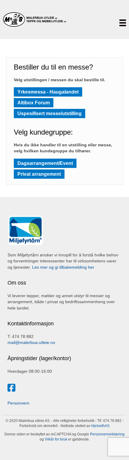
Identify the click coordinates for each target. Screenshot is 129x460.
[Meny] (122, 22)
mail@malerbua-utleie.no (31, 342)
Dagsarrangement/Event (45, 163)
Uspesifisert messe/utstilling (49, 113)
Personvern (18, 403)
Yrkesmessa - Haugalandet (48, 91)
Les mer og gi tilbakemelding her (63, 267)
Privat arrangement (39, 174)
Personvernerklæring (106, 434)
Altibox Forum (33, 102)
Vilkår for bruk (55, 439)
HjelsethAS (100, 426)
